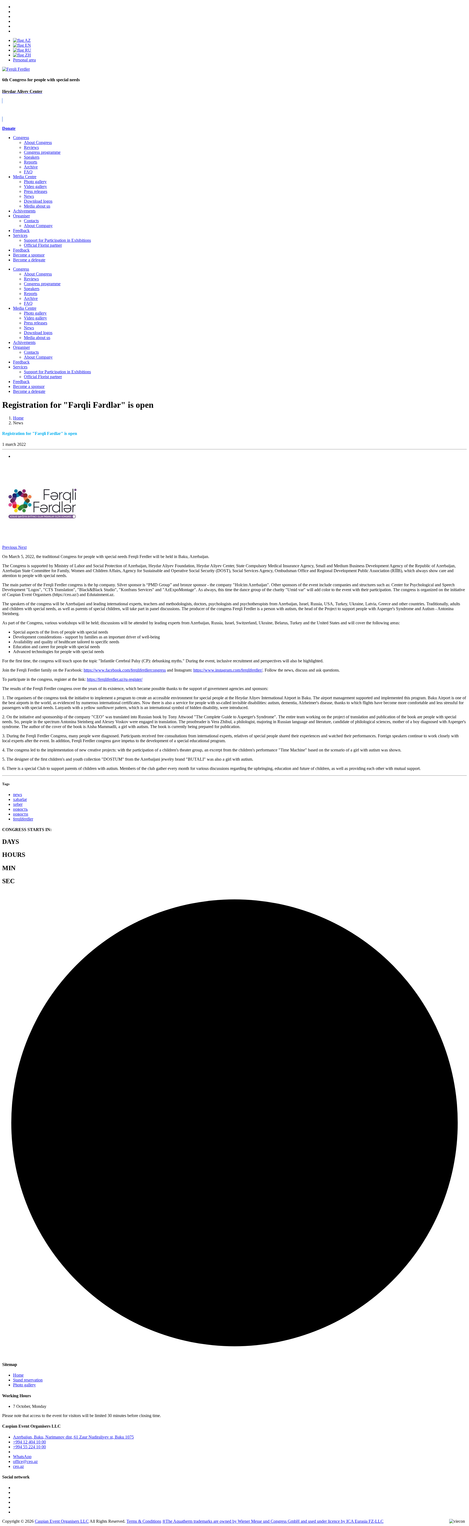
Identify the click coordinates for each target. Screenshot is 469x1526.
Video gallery (35, 186)
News (29, 196)
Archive (31, 167)
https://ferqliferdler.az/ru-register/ (114, 679)
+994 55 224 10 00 (29, 1446)
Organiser (21, 216)
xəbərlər (20, 799)
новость (20, 809)
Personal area (24, 60)
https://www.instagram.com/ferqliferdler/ (227, 670)
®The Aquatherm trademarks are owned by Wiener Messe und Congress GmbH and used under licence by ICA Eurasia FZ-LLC (273, 1521)
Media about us (37, 206)
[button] (10, 547)
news (17, 794)
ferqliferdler (23, 819)
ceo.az (18, 1466)
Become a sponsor (29, 386)
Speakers (31, 157)
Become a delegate (29, 391)
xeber (18, 804)
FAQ (28, 172)
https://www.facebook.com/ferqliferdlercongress (125, 670)
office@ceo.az (25, 1461)
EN (27, 45)
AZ (27, 40)
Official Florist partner (43, 245)
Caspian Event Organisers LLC (62, 1521)
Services (20, 235)
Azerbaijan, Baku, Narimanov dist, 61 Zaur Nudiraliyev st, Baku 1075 (73, 1437)
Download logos (38, 201)
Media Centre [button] (24, 308)
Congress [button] (21, 269)
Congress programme (42, 152)
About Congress (38, 142)
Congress (21, 137)
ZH (27, 55)
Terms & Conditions (143, 1521)
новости (20, 814)
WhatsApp (22, 1456)
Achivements (24, 211)
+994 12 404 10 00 (29, 1442)
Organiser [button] (21, 347)
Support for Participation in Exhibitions (57, 240)
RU (27, 50)
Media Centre (24, 176)
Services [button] (20, 367)
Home (18, 1375)
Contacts (31, 220)
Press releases (35, 191)
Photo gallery (35, 181)
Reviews (31, 147)
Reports (30, 162)
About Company (38, 225)
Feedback (21, 230)
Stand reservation (28, 1380)
